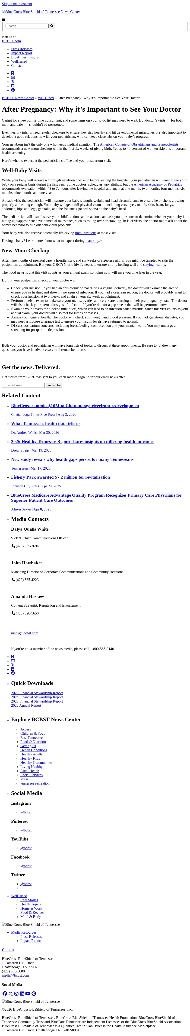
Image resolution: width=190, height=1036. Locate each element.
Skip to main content (17, 4)
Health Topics (30, 904)
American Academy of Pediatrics (158, 184)
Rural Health (29, 771)
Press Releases (21, 49)
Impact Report (21, 53)
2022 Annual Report (26, 705)
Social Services (31, 775)
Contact (16, 65)
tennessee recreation (35, 783)
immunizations (85, 233)
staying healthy (154, 264)
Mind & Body (30, 917)
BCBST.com (11, 41)
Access (25, 729)
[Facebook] (5, 994)
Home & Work (31, 908)
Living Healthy (31, 767)
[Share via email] (13, 77)
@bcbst (26, 812)
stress (24, 779)
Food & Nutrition (33, 742)
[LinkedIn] (22, 994)
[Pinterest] (34, 994)
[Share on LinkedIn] (12, 86)
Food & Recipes (32, 912)
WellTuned (19, 61)
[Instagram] (16, 994)
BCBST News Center (18, 98)
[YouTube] (28, 994)
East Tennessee (31, 738)
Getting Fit (28, 746)
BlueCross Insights (25, 57)
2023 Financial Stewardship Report (37, 701)
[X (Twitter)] (10, 994)
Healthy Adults (31, 754)
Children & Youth (33, 733)
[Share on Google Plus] (12, 73)
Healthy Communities (36, 762)
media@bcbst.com (24, 633)
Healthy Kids (30, 758)
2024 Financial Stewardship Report (37, 697)
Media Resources (23, 932)
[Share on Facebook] (13, 90)
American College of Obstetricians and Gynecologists (139, 144)
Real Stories (29, 900)
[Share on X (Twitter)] (13, 82)
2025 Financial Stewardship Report (37, 693)
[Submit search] (51, 26)
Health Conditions (33, 750)
